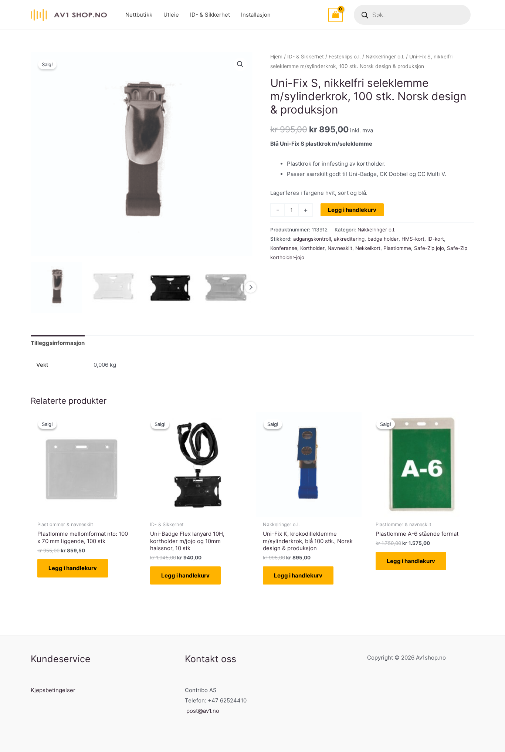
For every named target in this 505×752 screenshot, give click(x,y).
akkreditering (349, 239)
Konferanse (283, 248)
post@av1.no (202, 710)
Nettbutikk (138, 14)
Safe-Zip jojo (429, 248)
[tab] (58, 343)
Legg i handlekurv (352, 209)
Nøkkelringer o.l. (385, 57)
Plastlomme (397, 248)
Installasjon (256, 14)
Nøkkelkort (367, 248)
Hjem (276, 57)
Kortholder (312, 248)
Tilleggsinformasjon (58, 342)
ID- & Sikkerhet (210, 14)
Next (250, 287)
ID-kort (435, 239)
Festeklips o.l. (345, 57)
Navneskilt (340, 248)
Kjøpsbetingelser (53, 690)
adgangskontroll (312, 239)
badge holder (383, 239)
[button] (240, 64)
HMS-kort (412, 239)
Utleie (171, 14)
